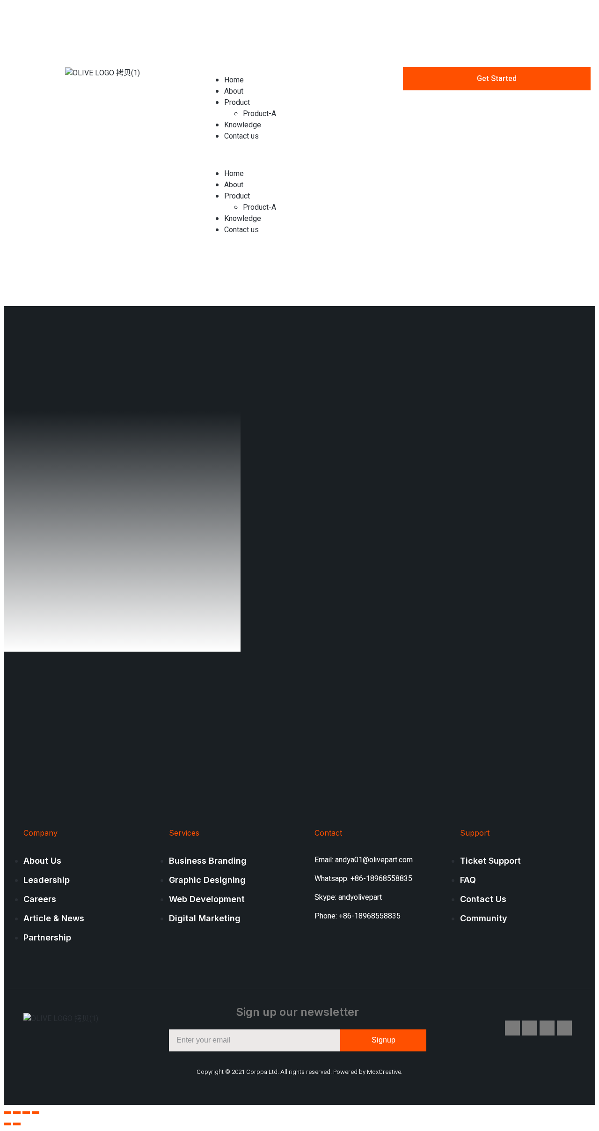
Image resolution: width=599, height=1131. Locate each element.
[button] (299, 155)
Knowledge (242, 125)
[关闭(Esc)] (7, 1112)
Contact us (241, 136)
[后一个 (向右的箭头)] (17, 1124)
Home (234, 80)
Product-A (259, 113)
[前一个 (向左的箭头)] (7, 1124)
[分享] (17, 1112)
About (233, 91)
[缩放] (35, 1112)
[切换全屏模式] (26, 1112)
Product (237, 102)
